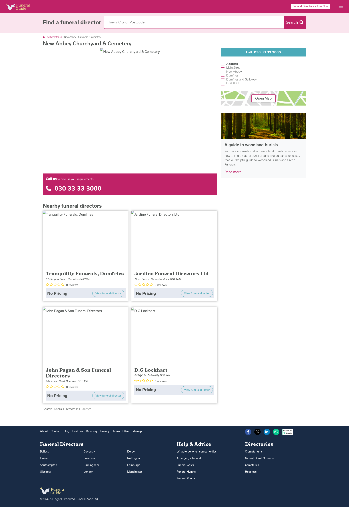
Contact (56, 431)
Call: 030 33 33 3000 (263, 52)
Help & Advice (194, 444)
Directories (259, 444)
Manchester (134, 471)
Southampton (48, 464)
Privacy (105, 431)
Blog (66, 431)
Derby (131, 451)
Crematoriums (253, 451)
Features (77, 431)
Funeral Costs (185, 464)
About (44, 431)
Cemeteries (252, 464)
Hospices (250, 471)
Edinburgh (133, 464)
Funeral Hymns (186, 471)
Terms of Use (121, 431)
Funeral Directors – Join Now (310, 6)
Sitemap (137, 431)
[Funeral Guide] (44, 37)
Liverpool (89, 458)
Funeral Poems (186, 478)
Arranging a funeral (189, 458)
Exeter (44, 458)
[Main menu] (341, 6)
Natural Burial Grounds (259, 458)
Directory (91, 431)
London (88, 471)
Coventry (89, 451)
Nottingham (134, 458)
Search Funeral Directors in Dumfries (67, 409)
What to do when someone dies (196, 451)
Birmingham (91, 464)
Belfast (44, 451)
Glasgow (45, 471)
